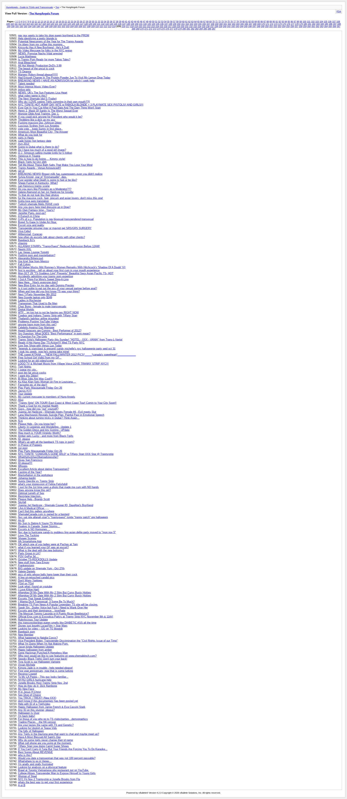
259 (305, 26)
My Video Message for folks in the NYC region (45, 50)
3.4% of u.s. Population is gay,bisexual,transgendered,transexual (56, 219)
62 (189, 21)
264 (326, 26)
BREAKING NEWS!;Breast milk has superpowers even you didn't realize (60, 173)
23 (72, 21)
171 (267, 24)
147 (166, 24)
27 (84, 21)
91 (277, 21)
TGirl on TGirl (26, 583)
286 (209, 29)
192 (21, 26)
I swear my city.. (27, 369)
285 (205, 29)
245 (246, 26)
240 (225, 26)
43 (132, 21)
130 (94, 24)
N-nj (20, 420)
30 (93, 21)
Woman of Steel (27, 776)
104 (321, 21)
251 (271, 26)
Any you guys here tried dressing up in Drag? (44, 207)
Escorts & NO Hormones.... (34, 529)
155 (200, 24)
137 (124, 24)
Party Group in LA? (29, 553)
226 (165, 26)
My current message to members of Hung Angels (46, 396)
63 (192, 21)
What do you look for (30, 134)
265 (330, 26)
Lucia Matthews (27, 56)
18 (57, 21)
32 (99, 21)
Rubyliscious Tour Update (33, 619)
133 (107, 24)
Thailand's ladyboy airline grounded (38, 318)
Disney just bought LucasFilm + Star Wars (42, 625)
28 (87, 21)
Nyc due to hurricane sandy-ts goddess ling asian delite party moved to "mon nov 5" (67, 532)
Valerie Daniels (26, 571)
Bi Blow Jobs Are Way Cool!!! (35, 378)
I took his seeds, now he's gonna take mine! (43, 351)
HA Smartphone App (30, 541)
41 (126, 21)
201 (59, 26)
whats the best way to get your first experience (45, 782)
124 (69, 24)
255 (288, 26)
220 (140, 26)
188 (339, 24)
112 (20, 24)
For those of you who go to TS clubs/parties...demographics (53, 719)
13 (42, 21)
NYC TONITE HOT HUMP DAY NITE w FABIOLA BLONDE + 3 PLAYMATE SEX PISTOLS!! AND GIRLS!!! (80, 104)
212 (105, 26)
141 (141, 24)
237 (212, 26)
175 (284, 24)
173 (276, 24)
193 (25, 26)
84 (255, 21)
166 (246, 24)
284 (201, 29)
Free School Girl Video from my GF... (39, 357)
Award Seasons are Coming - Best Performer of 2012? (49, 330)
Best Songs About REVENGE (35, 752)
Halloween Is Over (28, 712)
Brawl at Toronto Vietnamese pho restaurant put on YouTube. (53, 770)
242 (233, 26)
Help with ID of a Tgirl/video (34, 703)
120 (52, 24)
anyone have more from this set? (37, 324)
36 (111, 21)
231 (187, 26)
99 (301, 21)
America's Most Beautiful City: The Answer (43, 131)
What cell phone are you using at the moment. (45, 743)
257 (296, 26)
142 (145, 24)
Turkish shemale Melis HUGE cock (38, 204)
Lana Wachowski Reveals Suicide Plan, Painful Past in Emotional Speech (61, 414)
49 (150, 21)
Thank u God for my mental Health (38, 405)
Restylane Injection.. (30, 496)
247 (254, 26)
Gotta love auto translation (33, 201)
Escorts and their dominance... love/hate (41, 610)
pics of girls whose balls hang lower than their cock (47, 574)
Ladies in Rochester (29, 300)
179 (301, 24)
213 (109, 26)
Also (20, 399)
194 (30, 26)
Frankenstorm (26, 565)
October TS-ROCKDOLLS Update (37, 559)
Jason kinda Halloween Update (36, 646)
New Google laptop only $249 (35, 297)
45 (138, 21)
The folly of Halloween (31, 731)
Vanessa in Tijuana (29, 155)
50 (153, 21)
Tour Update (25, 393)
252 (275, 26)
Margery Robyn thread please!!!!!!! (38, 74)
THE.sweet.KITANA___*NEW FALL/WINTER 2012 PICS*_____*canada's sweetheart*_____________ (77, 354)
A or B (21, 785)
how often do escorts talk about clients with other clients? (51, 237)
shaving (22, 243)
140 (136, 24)
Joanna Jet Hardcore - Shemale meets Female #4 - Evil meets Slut (57, 411)
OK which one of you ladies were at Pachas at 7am (48, 544)
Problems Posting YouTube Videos (38, 321)
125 (73, 24)
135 (115, 24)
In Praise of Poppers (30, 444)
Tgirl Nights (24, 366)
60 (183, 21)
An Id (21, 520)
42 (129, 21)
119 (48, 24)
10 (33, 21)
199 (51, 26)
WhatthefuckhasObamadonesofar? (38, 457)
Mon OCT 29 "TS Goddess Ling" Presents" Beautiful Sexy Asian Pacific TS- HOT (65, 273)
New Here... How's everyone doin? (38, 282)
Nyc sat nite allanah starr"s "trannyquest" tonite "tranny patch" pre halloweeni (63, 517)
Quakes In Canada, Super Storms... (39, 526)
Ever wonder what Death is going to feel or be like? (47, 179)
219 (136, 26)
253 (279, 26)
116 (36, 24)
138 (128, 24)
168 (254, 24)
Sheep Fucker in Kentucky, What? (38, 182)
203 (67, 26)
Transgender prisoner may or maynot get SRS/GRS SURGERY (55, 228)
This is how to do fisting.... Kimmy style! (41, 158)
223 (153, 26)
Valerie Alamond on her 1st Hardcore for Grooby (45, 192)
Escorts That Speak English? (35, 598)
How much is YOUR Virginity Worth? (39, 432)
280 (184, 29)
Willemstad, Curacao (30, 234)
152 (187, 24)
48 (147, 21)
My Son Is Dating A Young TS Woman (40, 523)
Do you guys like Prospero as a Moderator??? (44, 189)
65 (198, 21)
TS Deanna (24, 71)
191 (17, 26)
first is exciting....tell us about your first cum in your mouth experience (59, 270)
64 (195, 21)
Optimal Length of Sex (31, 493)
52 (159, 21)
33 (102, 21)
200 (55, 26)
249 (262, 26)
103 (317, 21)
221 (144, 26)
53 (162, 21)
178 (297, 24)
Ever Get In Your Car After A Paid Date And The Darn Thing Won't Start (59, 107)
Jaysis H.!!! (25, 390)
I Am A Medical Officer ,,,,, (33, 508)
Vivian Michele (26, 664)
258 (300, 26)
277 (171, 29)
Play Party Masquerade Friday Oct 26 (40, 387)
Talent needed (26, 83)
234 (199, 26)
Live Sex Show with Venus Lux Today (40, 345)
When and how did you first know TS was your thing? (49, 291)
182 (313, 24)
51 (156, 21)
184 (322, 24)
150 (179, 24)
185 (326, 24)
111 (16, 24)
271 (146, 29)
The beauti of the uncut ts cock (36, 68)
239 (220, 26)
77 (234, 21)
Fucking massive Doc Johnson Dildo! (39, 122)
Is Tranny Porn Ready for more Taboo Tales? (44, 59)
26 (81, 21)
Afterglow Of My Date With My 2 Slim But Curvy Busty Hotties (54, 592)
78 (237, 21)
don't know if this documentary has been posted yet (48, 700)
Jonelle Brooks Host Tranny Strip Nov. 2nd (43, 682)
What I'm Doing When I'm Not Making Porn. (43, 643)
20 (63, 21)
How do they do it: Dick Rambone (37, 685)
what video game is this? (32, 95)
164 (238, 24)
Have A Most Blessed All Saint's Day (39, 737)
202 (63, 26)
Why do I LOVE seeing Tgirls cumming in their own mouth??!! (54, 101)
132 (103, 24)
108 (338, 21)
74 (225, 21)
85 (258, 21)
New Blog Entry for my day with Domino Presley (46, 285)
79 (240, 21)
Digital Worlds (26, 309)
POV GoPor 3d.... (28, 556)
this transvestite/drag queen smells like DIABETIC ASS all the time (57, 622)
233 (195, 26)
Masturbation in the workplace (35, 475)
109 (8, 24)
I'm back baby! (26, 715)
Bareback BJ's (26, 240)
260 (309, 26)
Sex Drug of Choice (29, 694)
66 (201, 21)
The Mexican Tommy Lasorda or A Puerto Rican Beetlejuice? (53, 613)
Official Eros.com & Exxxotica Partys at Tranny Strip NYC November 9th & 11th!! (65, 616)
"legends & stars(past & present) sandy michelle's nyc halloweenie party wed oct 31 (66, 348)
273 (154, 29)
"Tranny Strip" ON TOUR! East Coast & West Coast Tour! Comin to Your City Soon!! (67, 402)
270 (142, 29)
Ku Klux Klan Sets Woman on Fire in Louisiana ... (47, 381)
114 (28, 24)
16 (51, 21)
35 (108, 21)
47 (144, 21)
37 (114, 21)
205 (76, 26)
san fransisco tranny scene (34, 186)
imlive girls (24, 89)
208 (89, 26)
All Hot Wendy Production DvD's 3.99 (39, 65)
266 (334, 26)
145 (157, 24)
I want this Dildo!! (28, 375)
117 (40, 24)
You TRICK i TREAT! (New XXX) (37, 697)
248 (258, 26)
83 (252, 21)
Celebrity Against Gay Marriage (36, 327)
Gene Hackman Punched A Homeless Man (43, 652)
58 (177, 21)
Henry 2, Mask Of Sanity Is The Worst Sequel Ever (48, 110)
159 (216, 24)
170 (263, 24)
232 (191, 26)
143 (149, 24)
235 (203, 26)
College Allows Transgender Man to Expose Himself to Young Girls (57, 773)
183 (318, 24)
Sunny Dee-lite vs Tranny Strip (36, 481)
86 (261, 21)
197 (42, 26)
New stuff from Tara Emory (33, 562)
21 (66, 21)
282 (192, 29)
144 (153, 24)
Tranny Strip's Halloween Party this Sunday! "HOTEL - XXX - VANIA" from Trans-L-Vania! (70, 339)
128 (86, 24)
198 (46, 26)
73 (222, 21)
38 (117, 21)
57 (174, 21)
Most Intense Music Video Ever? (37, 86)
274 (159, 29)
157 (208, 24)
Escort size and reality (31, 225)
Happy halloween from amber (35, 649)
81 (246, 21)
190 (13, 26)
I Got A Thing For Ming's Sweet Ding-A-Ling (43, 279)
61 (186, 21)
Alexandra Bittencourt (30, 258)
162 (229, 24)
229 (178, 26)
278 (176, 29)
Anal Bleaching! (27, 62)
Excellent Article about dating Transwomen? (43, 469)
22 (69, 21)
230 (182, 26)
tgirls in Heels (26, 137)
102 (313, 21)
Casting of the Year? (30, 472)
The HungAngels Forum (44, 13)
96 (292, 21)
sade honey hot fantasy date (34, 140)
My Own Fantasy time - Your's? (36, 210)
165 (242, 24)
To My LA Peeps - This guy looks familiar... (43, 676)
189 (8, 26)
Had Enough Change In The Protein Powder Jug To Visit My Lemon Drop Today (64, 77)
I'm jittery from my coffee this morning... (41, 44)
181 (309, 24)
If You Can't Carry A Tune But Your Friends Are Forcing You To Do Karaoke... (62, 749)
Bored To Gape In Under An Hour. (37, 222)
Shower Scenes (27, 538)
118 (44, 24)
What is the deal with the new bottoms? (41, 550)
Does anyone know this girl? (34, 490)
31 (96, 21)
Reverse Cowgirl (27, 673)
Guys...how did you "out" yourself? (38, 408)
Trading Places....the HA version (37, 722)
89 (270, 21)
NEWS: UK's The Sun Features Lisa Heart (42, 92)
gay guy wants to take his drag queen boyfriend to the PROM (53, 35)
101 (308, 21)
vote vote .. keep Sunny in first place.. (40, 128)
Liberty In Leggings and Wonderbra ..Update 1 (44, 426)
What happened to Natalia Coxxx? (38, 637)
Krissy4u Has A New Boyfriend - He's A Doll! (43, 47)
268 (133, 29)
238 (216, 26)
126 (77, 24)
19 (60, 21)
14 (45, 21)
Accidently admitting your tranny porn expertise (45, 276)
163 (233, 24)
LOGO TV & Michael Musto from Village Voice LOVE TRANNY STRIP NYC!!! (63, 363)
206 (80, 26)
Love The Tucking (28, 535)
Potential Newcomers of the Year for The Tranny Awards (50, 41)
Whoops (23, 466)
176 (288, 24)
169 (259, 24)
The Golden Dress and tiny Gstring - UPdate (43, 429)
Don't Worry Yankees (30, 580)
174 (280, 24)
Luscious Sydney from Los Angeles (38, 125)
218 (132, 26)
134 (111, 24)
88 (267, 21)
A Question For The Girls (32, 336)
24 (75, 21)
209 (93, 26)
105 (325, 21)
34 (105, 21)
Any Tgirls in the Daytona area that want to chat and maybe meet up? (58, 734)
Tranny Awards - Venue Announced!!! (39, 167)
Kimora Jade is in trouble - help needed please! (45, 667)
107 (334, 21)
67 (204, 21)
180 (305, 24)
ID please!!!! (25, 463)
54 (165, 21)
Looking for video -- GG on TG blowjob (40, 628)
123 (65, 24)
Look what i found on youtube (35, 586)
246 (250, 26)
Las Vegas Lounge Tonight (33, 252)
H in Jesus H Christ (29, 691)
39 (120, 21)
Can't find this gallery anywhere (36, 511)
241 (229, 26)
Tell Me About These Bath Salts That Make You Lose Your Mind (55, 164)
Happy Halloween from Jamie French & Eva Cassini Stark (51, 706)
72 (219, 21)
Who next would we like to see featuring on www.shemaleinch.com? (57, 655)
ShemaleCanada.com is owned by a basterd (43, 514)
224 (157, 26)
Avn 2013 (23, 143)
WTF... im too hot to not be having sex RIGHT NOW (48, 312)
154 (195, 24)
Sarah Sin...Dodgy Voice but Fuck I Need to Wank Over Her (53, 607)
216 (123, 26)
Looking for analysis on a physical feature (42, 767)
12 (39, 21)
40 (123, 21)
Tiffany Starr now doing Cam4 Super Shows (43, 746)
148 (170, 24)
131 (98, 24)
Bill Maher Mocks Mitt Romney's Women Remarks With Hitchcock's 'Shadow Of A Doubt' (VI (72, 267)
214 (114, 26)
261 (313, 26)
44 (135, 21)
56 (171, 21)
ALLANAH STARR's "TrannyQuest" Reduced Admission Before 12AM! (59, 246)
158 (212, 24)
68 (207, 21)
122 (60, 24)
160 (221, 24)
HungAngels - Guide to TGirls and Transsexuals (29, 7)
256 (292, 26)
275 (163, 29)
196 (38, 26)
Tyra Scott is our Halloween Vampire (39, 661)
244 (241, 26)
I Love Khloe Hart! (28, 589)
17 (54, 21)
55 (168, 21)
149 (174, 24)
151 (183, 24)
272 (150, 29)
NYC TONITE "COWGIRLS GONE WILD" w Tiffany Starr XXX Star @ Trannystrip (65, 454)
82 (249, 21)
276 (167, 29)
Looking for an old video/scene (36, 360)
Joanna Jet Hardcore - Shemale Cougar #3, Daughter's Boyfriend (55, 505)
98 (298, 21)
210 (97, 26)
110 (12, 24)
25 (78, 21)
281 (188, 29)
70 (213, 21)
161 (225, 24)
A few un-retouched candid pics (36, 577)
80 (243, 21)
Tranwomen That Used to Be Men (37, 303)
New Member (25, 634)
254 (284, 26)
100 (304, 21)
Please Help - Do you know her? (36, 423)
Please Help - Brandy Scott (34, 499)
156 (204, 24)
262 (317, 26)
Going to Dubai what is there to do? (38, 146)
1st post (23, 447)
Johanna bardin (27, 478)
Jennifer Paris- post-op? (32, 213)
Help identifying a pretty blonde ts (37, 38)
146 (162, 24)
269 (138, 29)
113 (24, 24)
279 (180, 29)
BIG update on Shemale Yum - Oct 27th (41, 568)
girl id (21, 170)
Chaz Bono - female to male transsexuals (42, 306)
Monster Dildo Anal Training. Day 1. (38, 113)
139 (132, 24)
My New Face (26, 688)
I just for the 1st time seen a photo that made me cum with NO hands (58, 487)
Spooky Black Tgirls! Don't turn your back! (42, 658)
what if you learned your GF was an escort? (43, 547)
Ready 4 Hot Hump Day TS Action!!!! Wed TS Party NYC (51, 342)
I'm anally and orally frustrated (35, 764)
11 (36, 21)
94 (286, 21)
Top (57, 7)
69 (210, 21)
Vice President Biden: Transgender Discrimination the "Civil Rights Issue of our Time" (68, 640)
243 (237, 26)
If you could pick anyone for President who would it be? (50, 116)
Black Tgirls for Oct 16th (32, 161)
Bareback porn (26, 631)
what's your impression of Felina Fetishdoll (42, 484)
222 (149, 26)
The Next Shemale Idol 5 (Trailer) (37, 98)
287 (213, 29)
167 (250, 24)
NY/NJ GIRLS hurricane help (34, 679)
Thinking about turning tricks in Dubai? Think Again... (49, 417)
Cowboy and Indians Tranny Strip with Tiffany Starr (47, 315)
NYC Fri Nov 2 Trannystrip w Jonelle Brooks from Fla (49, 779)
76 (231, 21)
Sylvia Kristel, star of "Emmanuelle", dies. (42, 176)
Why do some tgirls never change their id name (45, 740)
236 (208, 26)
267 (338, 26)
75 (228, 21)
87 (264, 21)
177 (292, 24)
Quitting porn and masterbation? (36, 255)
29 (90, 21)
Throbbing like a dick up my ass (36, 119)
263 (322, 26)
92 (280, 21)
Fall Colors (24, 264)
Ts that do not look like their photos (38, 195)
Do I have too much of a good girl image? (42, 149)
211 (101, 26)
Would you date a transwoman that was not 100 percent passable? (56, 758)
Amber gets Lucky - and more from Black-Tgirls (45, 435)
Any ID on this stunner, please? (36, 709)
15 (48, 21)
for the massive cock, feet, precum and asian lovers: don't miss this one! (60, 198)
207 (84, 26)
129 (90, 24)
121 (56, 24)
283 (197, 29)
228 (174, 26)
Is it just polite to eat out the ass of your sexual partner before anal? (57, 288)
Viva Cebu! (24, 231)
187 (335, 24)
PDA (339, 11)
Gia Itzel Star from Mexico (33, 261)
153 (191, 24)
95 (289, 21)
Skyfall (22, 502)
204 (72, 26)
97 (295, 21)
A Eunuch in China (29, 216)
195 (34, 26)
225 (161, 26)
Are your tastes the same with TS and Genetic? (45, 725)
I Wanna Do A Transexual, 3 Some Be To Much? (46, 601)
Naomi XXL (24, 249)
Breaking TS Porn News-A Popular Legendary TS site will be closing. (58, 604)
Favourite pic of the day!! (32, 384)
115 (32, 24)
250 (267, 26)
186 (330, 24)
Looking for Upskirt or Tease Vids (37, 728)
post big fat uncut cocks (32, 372)
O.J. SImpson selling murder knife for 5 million (45, 152)
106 (330, 21)
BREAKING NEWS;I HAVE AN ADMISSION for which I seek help (56, 80)
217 (128, 26)
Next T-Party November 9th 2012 (37, 294)
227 (170, 26)
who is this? (25, 755)
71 (216, 21)
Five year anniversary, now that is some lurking (45, 670)
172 (271, 24)
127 (82, 24)
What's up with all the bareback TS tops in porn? (46, 441)
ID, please (24, 438)
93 (283, 21)
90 (273, 21)
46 (141, 21)
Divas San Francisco (30, 460)
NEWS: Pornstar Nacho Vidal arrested (40, 53)
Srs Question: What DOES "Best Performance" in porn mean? (54, 333)
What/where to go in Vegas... (35, 761)
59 (180, 21)
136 (119, 24)
